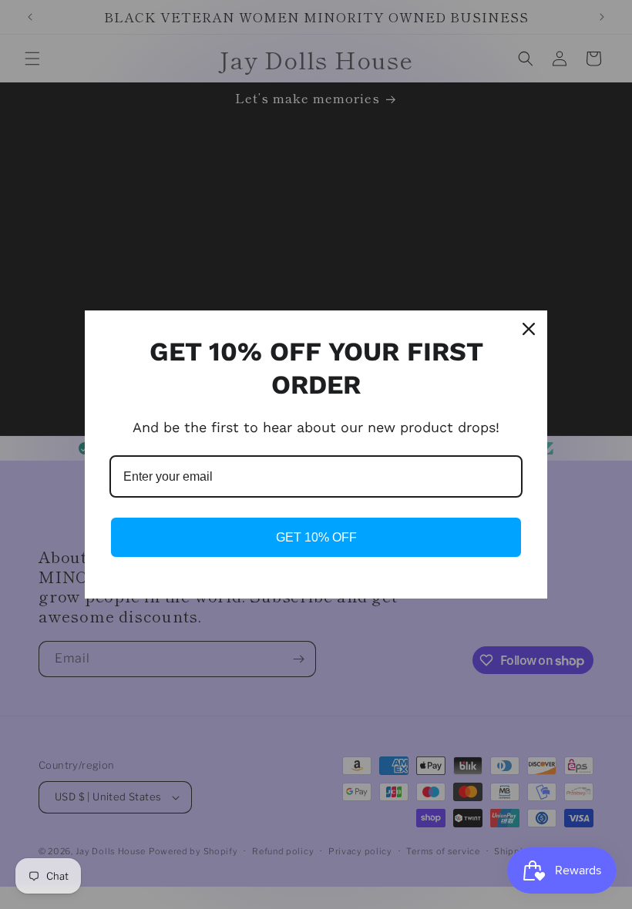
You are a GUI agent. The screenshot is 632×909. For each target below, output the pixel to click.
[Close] (528, 328)
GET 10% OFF (316, 537)
